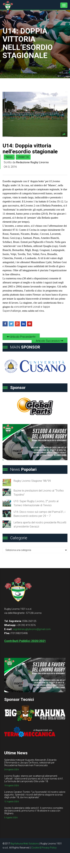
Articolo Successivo (48, 340)
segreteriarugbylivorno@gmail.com (32, 629)
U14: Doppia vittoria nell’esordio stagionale (30, 148)
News (9, 157)
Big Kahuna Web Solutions (25, 843)
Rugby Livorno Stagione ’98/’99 (32, 480)
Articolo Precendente (23, 336)
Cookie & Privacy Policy (44, 847)
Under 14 (23, 157)
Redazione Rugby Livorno (32, 162)
